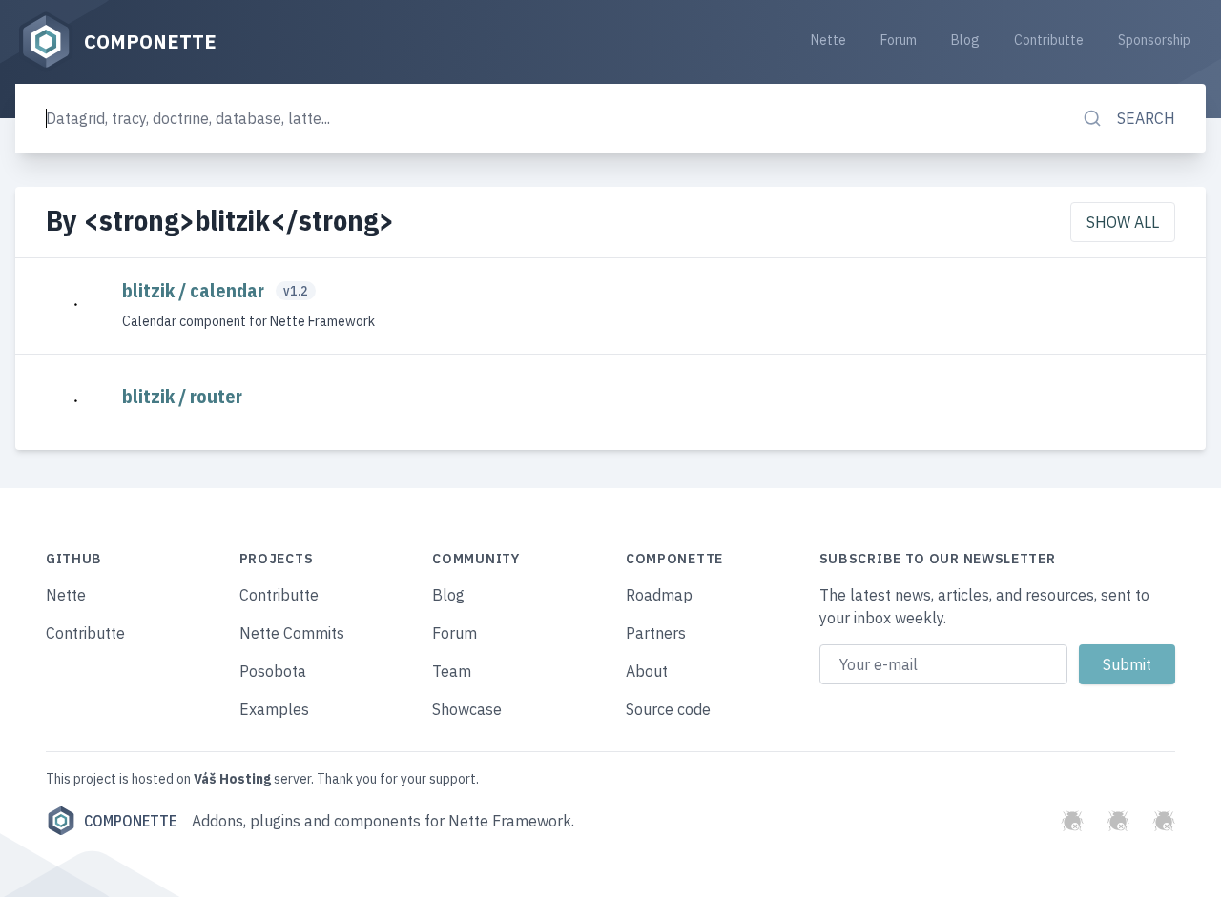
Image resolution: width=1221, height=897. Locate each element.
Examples (274, 709)
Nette (828, 40)
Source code (668, 709)
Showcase (467, 709)
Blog (965, 40)
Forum (898, 40)
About (647, 671)
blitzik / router (182, 396)
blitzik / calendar (195, 290)
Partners (656, 632)
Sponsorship (1154, 40)
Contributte (1049, 40)
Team (451, 671)
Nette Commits (291, 632)
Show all (1122, 222)
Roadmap (659, 594)
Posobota (272, 671)
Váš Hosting (232, 778)
